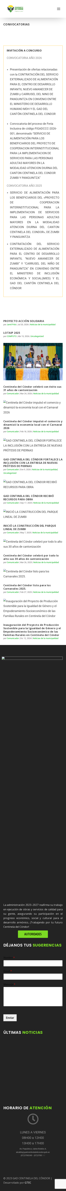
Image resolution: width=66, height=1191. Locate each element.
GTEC (28, 1182)
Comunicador (13, 393)
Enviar (10, 1017)
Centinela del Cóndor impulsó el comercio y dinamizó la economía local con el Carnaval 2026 (32, 425)
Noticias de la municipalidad (42, 324)
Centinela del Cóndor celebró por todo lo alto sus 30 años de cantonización (31, 557)
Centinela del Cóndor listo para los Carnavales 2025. (27, 587)
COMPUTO (11, 336)
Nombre (9, 957)
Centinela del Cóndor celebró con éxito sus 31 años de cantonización (32, 388)
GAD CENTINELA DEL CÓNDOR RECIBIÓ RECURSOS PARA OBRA (28, 497)
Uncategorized (37, 336)
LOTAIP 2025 (11, 333)
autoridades (32, 934)
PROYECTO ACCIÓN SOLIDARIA (23, 321)
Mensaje (9, 984)
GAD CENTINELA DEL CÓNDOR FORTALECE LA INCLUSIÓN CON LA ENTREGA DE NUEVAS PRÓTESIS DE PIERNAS (33, 463)
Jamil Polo (11, 324)
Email (8, 971)
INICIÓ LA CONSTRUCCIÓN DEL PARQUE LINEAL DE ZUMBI (29, 527)
